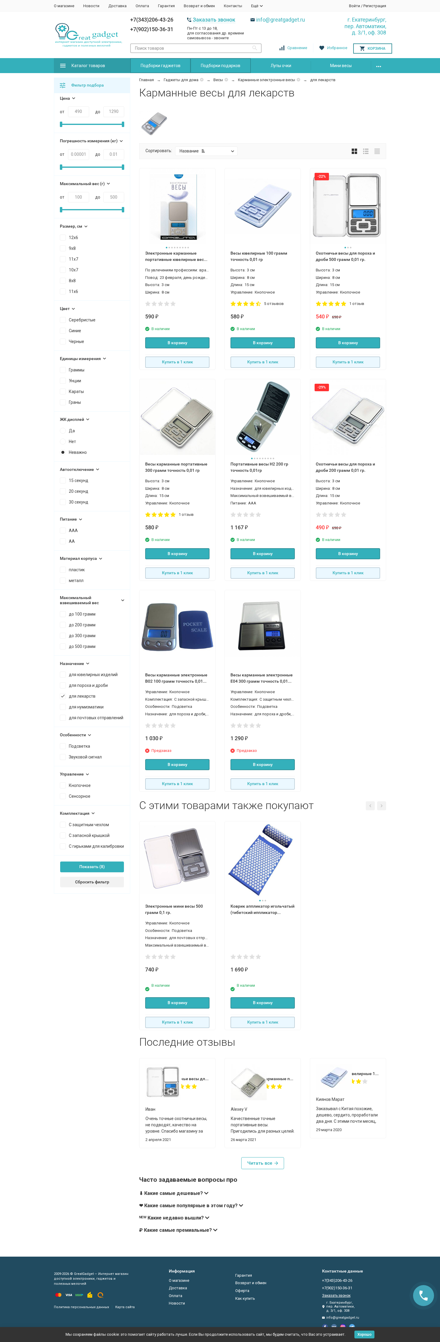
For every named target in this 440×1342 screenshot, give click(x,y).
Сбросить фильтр (92, 881)
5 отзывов (274, 303)
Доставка (117, 6)
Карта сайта (125, 1307)
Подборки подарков (220, 65)
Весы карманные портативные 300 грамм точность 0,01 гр (273, 1078)
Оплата (142, 6)
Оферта (242, 1290)
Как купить (245, 1298)
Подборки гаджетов (160, 65)
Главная (146, 80)
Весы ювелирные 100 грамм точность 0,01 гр (358, 1073)
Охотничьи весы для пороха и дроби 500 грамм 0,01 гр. (187, 1078)
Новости (91, 6)
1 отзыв (356, 303)
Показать (88, 866)
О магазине (64, 6)
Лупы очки (281, 65)
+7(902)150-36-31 (151, 29)
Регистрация (374, 6)
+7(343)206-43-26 (151, 19)
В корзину (177, 342)
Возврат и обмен (199, 6)
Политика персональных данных (81, 1307)
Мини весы (341, 65)
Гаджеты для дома (181, 80)
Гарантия (166, 6)
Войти (354, 6)
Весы (218, 80)
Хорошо (364, 1334)
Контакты (233, 6)
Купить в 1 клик (177, 361)
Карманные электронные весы (266, 80)
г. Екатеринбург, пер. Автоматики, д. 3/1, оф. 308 (365, 26)
